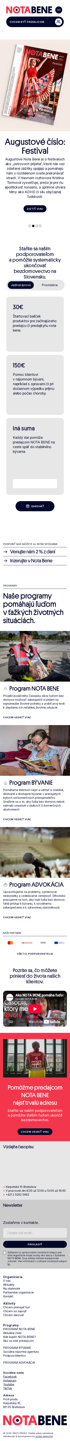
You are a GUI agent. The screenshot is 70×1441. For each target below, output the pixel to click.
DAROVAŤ (37, 506)
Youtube (8, 1384)
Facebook (10, 1376)
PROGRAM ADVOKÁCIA (19, 1362)
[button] (30, 226)
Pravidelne (50, 285)
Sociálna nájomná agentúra (21, 1351)
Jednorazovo (21, 285)
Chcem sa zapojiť (15, 1311)
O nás (7, 1281)
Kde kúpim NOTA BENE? (19, 1337)
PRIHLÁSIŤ (35, 1244)
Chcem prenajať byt (16, 1307)
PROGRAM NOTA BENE (19, 1329)
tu (9, 1264)
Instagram (9, 1380)
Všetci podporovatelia (35, 953)
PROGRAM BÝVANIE (17, 1348)
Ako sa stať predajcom (18, 1341)
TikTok (7, 1388)
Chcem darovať (13, 1315)
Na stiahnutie (11, 1288)
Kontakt (8, 1296)
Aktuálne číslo (12, 1333)
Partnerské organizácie (18, 1292)
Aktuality (8, 1284)
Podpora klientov (14, 1355)
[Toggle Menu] (58, 9)
